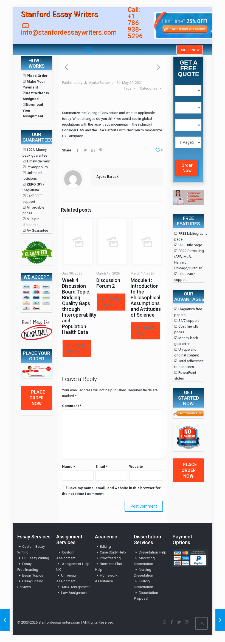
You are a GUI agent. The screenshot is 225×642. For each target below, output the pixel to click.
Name (68, 466)
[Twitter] (179, 622)
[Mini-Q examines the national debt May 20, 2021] (220, 620)
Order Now (187, 168)
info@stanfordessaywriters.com (69, 32)
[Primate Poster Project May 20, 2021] (5, 620)
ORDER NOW (189, 50)
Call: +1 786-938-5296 (135, 23)
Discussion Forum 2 (108, 283)
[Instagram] (187, 622)
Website (136, 466)
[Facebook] (172, 622)
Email (101, 466)
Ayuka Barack (100, 83)
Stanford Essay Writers (59, 14)
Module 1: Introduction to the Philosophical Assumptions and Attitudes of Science (146, 297)
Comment (71, 406)
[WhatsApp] (164, 622)
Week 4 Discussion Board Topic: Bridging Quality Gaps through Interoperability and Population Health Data (79, 306)
